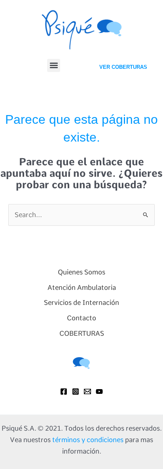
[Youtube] (99, 391)
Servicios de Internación (81, 302)
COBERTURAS (81, 333)
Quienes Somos (81, 272)
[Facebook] (63, 391)
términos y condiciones (87, 440)
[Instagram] (75, 391)
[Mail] (87, 391)
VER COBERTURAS (123, 67)
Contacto (81, 318)
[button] (53, 65)
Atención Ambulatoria (81, 287)
